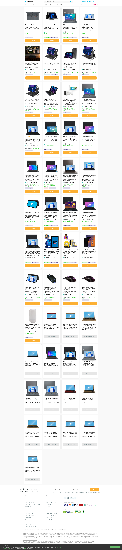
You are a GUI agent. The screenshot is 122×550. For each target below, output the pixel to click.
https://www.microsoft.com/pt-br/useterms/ (62, 536)
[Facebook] (64, 498)
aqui (25, 548)
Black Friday (28, 522)
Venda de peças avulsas (51, 515)
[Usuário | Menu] (93, 1)
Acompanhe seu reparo (51, 500)
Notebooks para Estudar (30, 526)
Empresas (89, 1)
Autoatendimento (50, 498)
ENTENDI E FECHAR (115, 547)
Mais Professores (29, 524)
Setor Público (28, 517)
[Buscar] (71, 2)
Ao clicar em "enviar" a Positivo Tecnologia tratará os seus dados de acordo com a (77, 492)
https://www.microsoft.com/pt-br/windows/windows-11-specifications (75, 541)
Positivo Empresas (29, 515)
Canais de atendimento (51, 502)
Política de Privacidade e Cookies (95, 492)
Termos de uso (28, 500)
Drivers (48, 508)
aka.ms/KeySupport (30, 534)
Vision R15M (44, 4)
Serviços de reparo (50, 517)
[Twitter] (71, 498)
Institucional (28, 498)
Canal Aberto (49, 519)
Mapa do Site (28, 506)
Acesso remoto (49, 504)
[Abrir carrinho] (97, 2)
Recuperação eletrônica (51, 513)
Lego (77, 4)
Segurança (70, 4)
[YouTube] (74, 498)
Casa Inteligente (61, 4)
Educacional (28, 519)
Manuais (48, 511)
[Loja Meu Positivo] (29, 1)
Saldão (82, 4)
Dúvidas (48, 506)
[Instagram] (68, 498)
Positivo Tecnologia (29, 513)
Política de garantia (29, 502)
